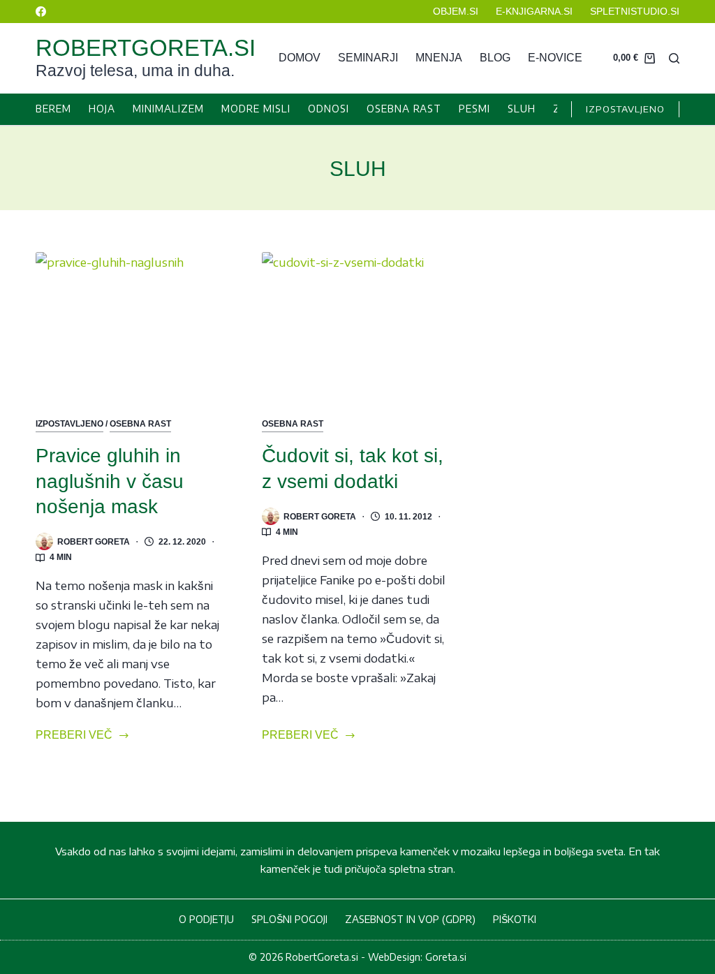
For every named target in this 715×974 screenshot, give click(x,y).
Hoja (102, 109)
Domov (299, 58)
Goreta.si (445, 957)
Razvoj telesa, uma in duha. (135, 70)
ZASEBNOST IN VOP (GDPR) (410, 919)
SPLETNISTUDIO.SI (634, 11)
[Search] (674, 58)
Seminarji (368, 58)
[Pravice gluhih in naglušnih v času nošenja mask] (131, 323)
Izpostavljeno (69, 424)
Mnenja (438, 58)
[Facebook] (41, 11)
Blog (495, 58)
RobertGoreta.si (146, 48)
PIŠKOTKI (514, 919)
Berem (53, 109)
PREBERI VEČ (74, 736)
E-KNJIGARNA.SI (534, 11)
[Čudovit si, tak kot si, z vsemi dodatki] (357, 323)
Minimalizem (168, 109)
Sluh (522, 109)
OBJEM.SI (455, 11)
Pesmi (474, 109)
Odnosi (328, 109)
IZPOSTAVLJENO (625, 109)
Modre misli (255, 109)
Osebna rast (404, 109)
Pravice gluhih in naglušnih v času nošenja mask (110, 481)
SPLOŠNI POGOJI (289, 919)
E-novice (555, 58)
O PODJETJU (206, 919)
